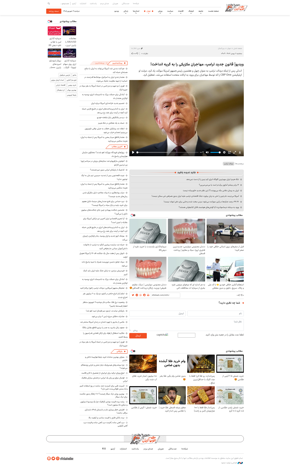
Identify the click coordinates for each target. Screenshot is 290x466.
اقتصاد (181, 11)
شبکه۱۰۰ (136, 3)
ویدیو (116, 11)
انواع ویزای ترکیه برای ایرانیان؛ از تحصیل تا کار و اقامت (102, 373)
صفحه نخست (213, 11)
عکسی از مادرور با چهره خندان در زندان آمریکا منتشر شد (102, 322)
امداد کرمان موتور (57, 80)
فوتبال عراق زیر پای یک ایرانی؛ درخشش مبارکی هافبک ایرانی (104, 379)
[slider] (167, 152)
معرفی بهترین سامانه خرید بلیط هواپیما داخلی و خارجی (106, 358)
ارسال (138, 336)
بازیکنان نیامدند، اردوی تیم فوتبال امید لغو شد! (105, 310)
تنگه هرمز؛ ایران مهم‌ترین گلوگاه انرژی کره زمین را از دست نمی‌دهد (212, 179)
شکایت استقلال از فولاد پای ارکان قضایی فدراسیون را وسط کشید (105, 335)
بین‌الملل (221, 48)
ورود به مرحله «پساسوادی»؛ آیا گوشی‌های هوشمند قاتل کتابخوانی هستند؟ (209, 207)
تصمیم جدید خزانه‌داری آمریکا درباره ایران (107, 103)
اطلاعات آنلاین (236, 7)
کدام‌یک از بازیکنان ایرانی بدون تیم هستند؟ (107, 169)
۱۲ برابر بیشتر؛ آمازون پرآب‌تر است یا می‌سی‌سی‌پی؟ (219, 185)
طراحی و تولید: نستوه (229, 462)
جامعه (200, 11)
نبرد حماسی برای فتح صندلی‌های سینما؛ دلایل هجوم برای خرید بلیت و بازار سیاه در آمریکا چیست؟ (104, 203)
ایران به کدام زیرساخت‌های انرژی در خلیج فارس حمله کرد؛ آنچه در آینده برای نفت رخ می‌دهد (104, 110)
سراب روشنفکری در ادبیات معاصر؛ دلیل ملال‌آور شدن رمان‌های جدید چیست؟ (105, 194)
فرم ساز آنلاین (71, 80)
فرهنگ (191, 11)
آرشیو (74, 3)
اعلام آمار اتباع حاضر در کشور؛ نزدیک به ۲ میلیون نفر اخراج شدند (105, 295)
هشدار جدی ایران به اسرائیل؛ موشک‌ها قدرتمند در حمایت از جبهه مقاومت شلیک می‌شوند (105, 79)
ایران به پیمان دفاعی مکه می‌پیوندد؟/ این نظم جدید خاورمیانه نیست (211, 190)
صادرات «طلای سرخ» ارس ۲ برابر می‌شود (108, 316)
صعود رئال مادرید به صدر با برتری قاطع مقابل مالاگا (103, 327)
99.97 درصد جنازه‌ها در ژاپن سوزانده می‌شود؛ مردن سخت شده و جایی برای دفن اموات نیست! (201, 201)
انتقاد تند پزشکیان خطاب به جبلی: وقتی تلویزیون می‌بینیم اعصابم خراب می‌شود (106, 130)
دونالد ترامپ (228, 163)
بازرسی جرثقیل (65, 75)
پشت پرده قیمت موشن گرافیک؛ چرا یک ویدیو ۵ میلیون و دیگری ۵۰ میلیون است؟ (103, 403)
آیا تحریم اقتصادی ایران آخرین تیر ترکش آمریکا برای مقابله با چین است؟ (105, 220)
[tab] (119, 63)
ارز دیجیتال (61, 90)
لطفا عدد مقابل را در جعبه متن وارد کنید (225, 335)
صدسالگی (125, 3)
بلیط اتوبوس (71, 95)
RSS (104, 448)
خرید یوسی (72, 85)
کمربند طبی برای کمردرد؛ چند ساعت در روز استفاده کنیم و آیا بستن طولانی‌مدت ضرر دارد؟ (103, 387)
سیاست (170, 11)
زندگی (126, 11)
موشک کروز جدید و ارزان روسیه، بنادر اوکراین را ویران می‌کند (105, 237)
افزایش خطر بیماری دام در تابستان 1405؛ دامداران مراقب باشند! (106, 411)
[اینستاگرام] (58, 458)
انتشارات (83, 3)
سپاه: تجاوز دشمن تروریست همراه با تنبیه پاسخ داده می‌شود (104, 263)
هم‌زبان (115, 3)
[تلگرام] (49, 458)
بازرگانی (119, 351)
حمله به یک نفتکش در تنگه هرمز (111, 123)
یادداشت (93, 3)
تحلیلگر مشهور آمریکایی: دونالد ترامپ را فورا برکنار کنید (102, 288)
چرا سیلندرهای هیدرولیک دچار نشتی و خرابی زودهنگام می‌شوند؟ (104, 366)
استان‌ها (136, 11)
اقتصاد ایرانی (60, 85)
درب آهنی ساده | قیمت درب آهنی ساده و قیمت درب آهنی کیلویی (105, 424)
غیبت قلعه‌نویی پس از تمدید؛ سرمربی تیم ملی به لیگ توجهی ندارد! (104, 177)
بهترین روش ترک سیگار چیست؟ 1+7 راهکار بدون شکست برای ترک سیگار (103, 395)
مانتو (74, 75)
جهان (149, 11)
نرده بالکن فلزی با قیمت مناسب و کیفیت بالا (106, 417)
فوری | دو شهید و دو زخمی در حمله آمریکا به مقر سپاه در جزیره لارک (103, 87)
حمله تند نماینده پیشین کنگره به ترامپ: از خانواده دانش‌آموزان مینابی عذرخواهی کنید (105, 246)
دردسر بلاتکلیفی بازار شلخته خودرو (110, 117)
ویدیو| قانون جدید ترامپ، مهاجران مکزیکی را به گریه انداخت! (197, 64)
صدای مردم (104, 3)
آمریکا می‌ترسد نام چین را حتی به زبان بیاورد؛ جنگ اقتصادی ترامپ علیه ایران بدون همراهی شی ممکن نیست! (195, 196)
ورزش (160, 11)
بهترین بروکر (71, 90)
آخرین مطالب (117, 146)
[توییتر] (53, 458)
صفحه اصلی (237, 48)
